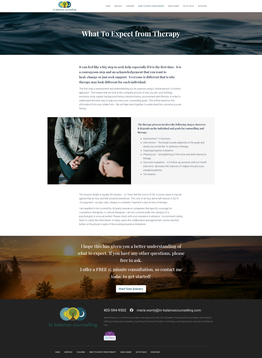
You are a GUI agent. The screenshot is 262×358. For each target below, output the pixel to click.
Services (118, 6)
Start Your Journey (131, 289)
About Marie (173, 6)
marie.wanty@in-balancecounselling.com (169, 310)
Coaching (130, 6)
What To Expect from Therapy (151, 6)
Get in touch (188, 6)
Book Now (202, 6)
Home (108, 6)
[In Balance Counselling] (64, 6)
